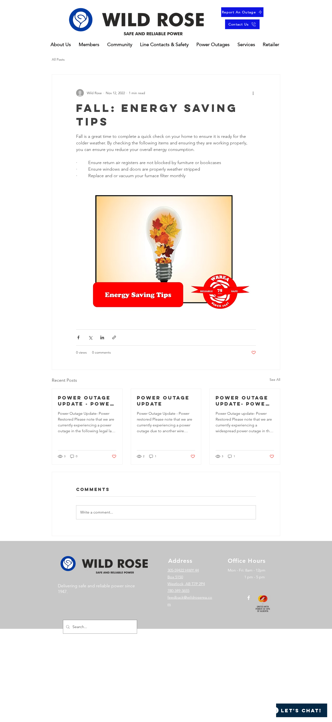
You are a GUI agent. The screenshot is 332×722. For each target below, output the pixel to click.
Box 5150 (175, 577)
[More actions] (253, 93)
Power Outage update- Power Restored (243, 401)
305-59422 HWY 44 (183, 570)
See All (275, 379)
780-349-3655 (178, 590)
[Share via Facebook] (78, 337)
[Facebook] (249, 598)
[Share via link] (114, 337)
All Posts (58, 59)
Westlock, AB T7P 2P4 (186, 583)
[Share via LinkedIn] (102, 337)
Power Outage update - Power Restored (86, 401)
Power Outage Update (163, 401)
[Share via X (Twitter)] (90, 337)
